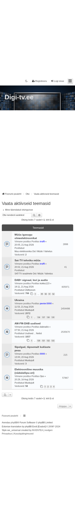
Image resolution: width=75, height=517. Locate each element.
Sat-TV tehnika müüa (27, 260)
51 (49, 294)
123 (53, 340)
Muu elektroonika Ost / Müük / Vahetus (33, 251)
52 (53, 294)
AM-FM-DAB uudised (28, 323)
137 (43, 317)
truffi (42, 241)
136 (38, 317)
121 (43, 340)
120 (38, 340)
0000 (42, 354)
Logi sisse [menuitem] (59, 81)
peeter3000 (46, 303)
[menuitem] (7, 434)
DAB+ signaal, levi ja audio (31, 280)
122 (48, 340)
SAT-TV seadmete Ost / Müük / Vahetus (34, 273)
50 (46, 294)
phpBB (14, 422)
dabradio (44, 327)
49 (42, 294)
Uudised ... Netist (33, 333)
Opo (42, 376)
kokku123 (45, 283)
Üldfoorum (30, 290)
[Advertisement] (37, 37)
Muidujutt (29, 310)
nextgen (49, 430)
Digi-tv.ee (19, 97)
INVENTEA (37, 430)
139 (53, 317)
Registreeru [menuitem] (41, 81)
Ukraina (19, 300)
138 (48, 317)
